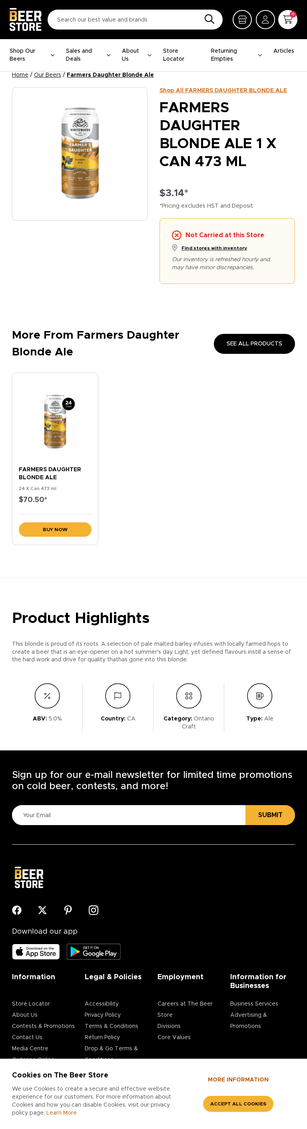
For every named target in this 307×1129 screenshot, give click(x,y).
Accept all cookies (238, 1103)
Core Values (174, 1037)
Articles (283, 51)
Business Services (254, 1004)
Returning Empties (224, 55)
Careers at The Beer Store (185, 1009)
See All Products (254, 344)
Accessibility (102, 1004)
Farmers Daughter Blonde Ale (110, 75)
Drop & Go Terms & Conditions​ (111, 1054)
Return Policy (102, 1037)
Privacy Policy (103, 1015)
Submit (270, 815)
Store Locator (173, 55)
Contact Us (27, 1037)
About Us (130, 55)
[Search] (207, 19)
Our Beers (47, 75)
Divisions (169, 1026)
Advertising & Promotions (248, 1020)
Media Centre (30, 1049)
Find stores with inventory (214, 248)
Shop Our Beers (22, 55)
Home (20, 75)
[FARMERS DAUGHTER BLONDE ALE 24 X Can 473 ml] (55, 417)
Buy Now (55, 529)
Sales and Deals (79, 55)
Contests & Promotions (43, 1026)
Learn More (61, 1113)
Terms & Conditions (111, 1026)
